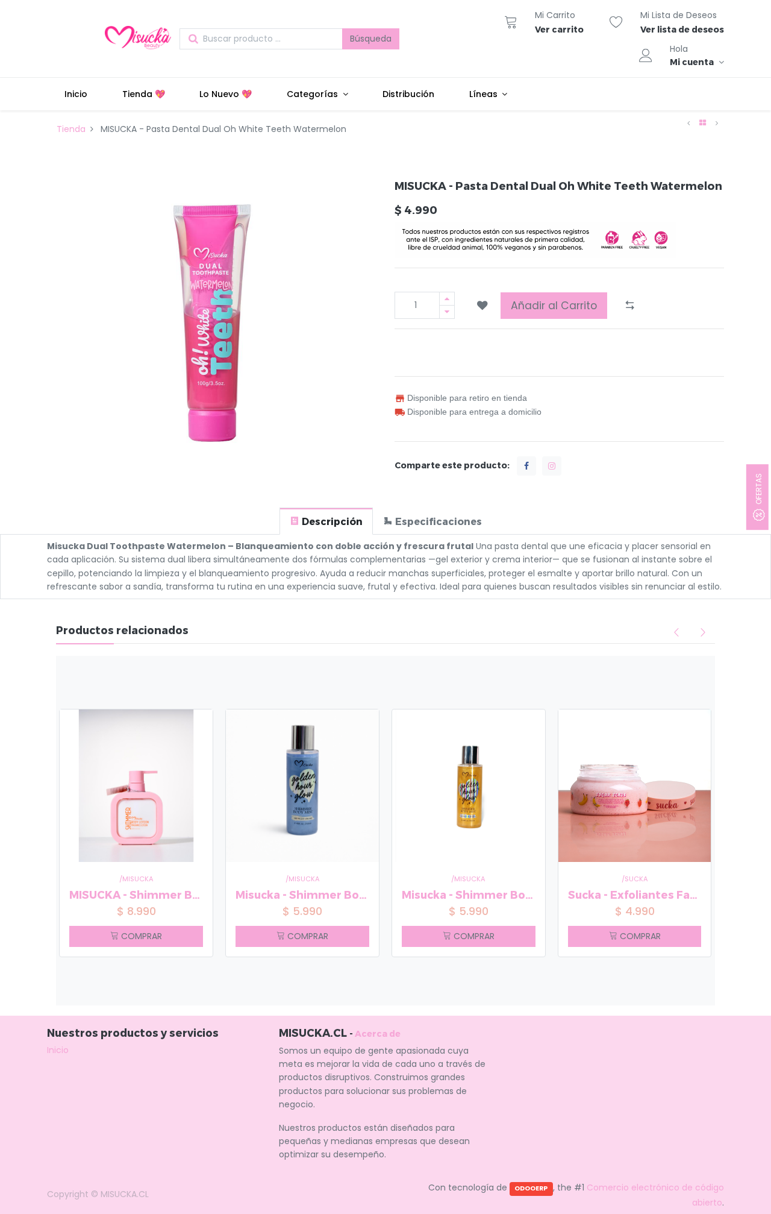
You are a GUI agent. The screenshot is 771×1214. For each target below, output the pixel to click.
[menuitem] (76, 94)
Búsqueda (371, 39)
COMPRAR (140, 936)
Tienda (71, 129)
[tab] (326, 521)
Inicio (58, 1050)
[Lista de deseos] (616, 21)
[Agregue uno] (447, 298)
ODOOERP (531, 1188)
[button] (482, 305)
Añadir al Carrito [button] (554, 305)
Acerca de (378, 1033)
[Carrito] (510, 21)
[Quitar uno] (447, 312)
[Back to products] (703, 123)
